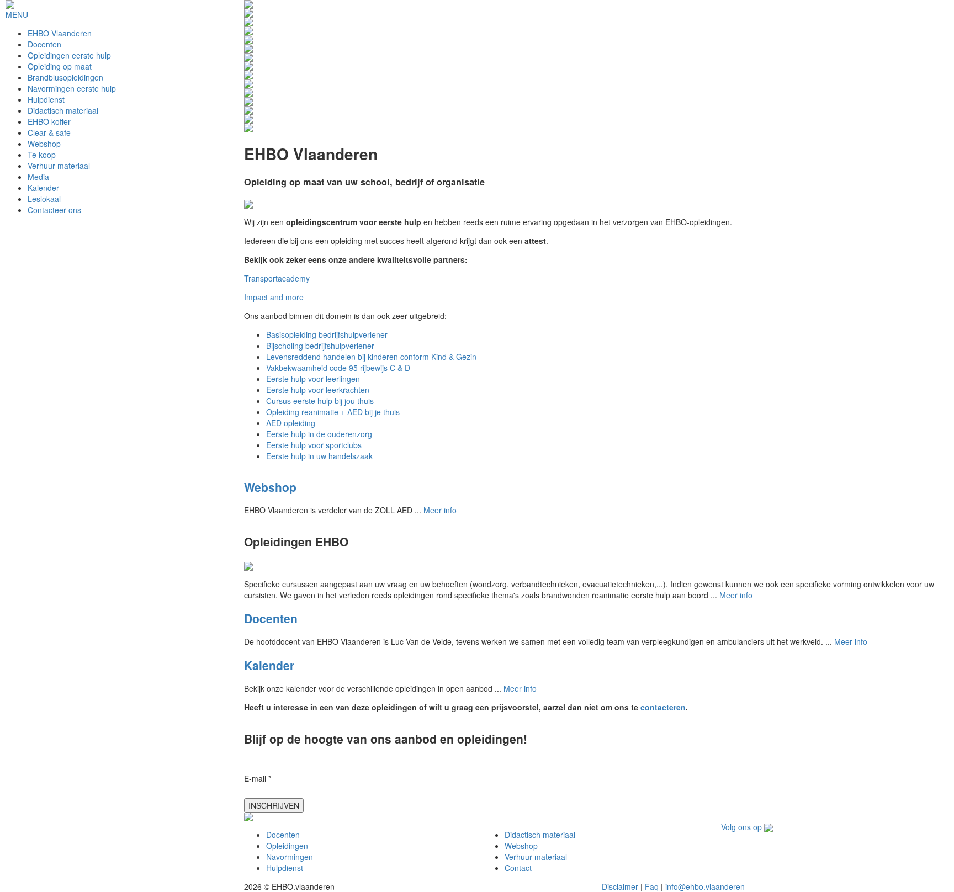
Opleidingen (287, 845)
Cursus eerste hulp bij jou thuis (320, 400)
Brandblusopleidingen (65, 77)
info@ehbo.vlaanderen (705, 886)
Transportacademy (277, 278)
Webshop (44, 143)
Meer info (440, 510)
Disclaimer (620, 886)
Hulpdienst (46, 99)
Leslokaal (44, 198)
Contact (518, 867)
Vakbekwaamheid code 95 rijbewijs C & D (338, 367)
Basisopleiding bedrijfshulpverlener (327, 334)
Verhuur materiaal (59, 165)
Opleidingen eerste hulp (69, 55)
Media (38, 176)
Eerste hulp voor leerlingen (313, 378)
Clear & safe (49, 132)
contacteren (663, 707)
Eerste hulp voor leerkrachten (317, 389)
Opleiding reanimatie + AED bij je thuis (333, 411)
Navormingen (289, 856)
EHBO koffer (49, 121)
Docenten (44, 44)
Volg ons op (742, 826)
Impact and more (274, 296)
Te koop (42, 154)
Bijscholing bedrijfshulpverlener (320, 345)
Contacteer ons (54, 209)
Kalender (43, 187)
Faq (652, 886)
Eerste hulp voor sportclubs (314, 444)
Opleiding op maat (60, 66)
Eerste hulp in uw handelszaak (319, 455)
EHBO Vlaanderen (60, 33)
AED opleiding (290, 422)
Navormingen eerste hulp (72, 88)
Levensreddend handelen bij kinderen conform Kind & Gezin (371, 356)
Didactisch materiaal (63, 110)
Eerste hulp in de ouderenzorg (319, 433)
